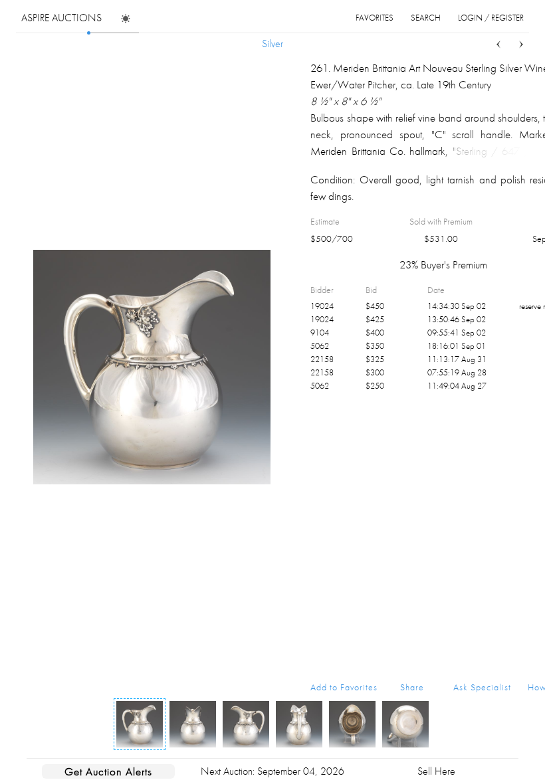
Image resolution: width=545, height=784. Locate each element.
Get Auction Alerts (108, 771)
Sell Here (436, 771)
